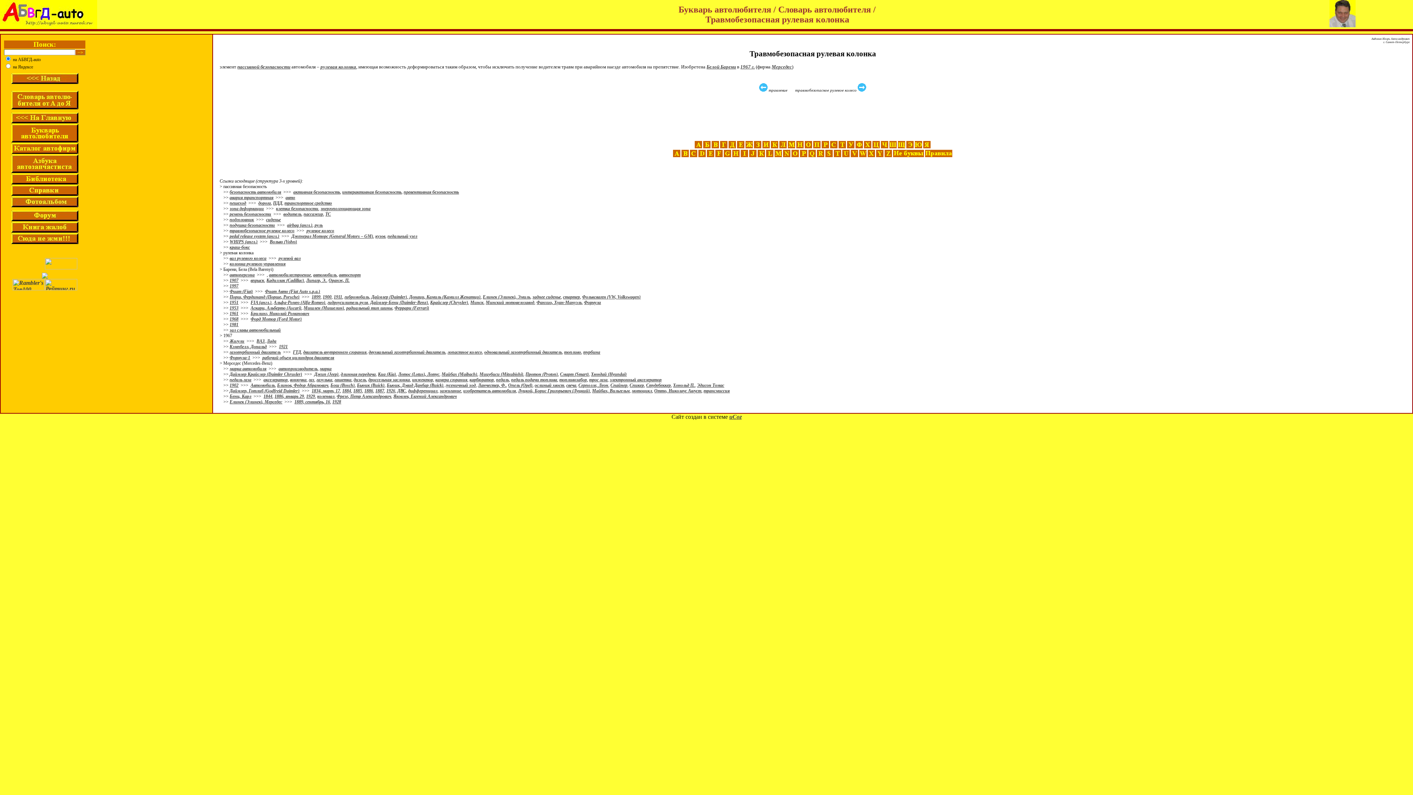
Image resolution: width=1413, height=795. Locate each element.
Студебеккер (658, 385)
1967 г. (747, 67)
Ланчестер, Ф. (492, 385)
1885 (357, 390)
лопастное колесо (464, 352)
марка (326, 368)
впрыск (257, 280)
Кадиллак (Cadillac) (285, 280)
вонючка (298, 379)
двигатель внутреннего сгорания (334, 352)
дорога (264, 203)
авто (290, 197)
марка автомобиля (248, 368)
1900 (327, 297)
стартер (571, 297)
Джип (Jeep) (326, 374)
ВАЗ (260, 341)
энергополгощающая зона (346, 208)
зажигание (450, 390)
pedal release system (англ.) (254, 236)
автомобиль (325, 275)
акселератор (275, 379)
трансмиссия (717, 390)
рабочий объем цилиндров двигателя (298, 357)
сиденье (273, 219)
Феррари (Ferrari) (411, 308)
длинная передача (358, 374)
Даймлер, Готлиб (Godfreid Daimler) (265, 390)
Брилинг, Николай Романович (280, 313)
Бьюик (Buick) (371, 385)
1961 (234, 313)
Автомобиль (263, 385)
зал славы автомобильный (255, 330)
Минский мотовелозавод (510, 302)
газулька (324, 379)
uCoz (735, 417)
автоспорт (350, 275)
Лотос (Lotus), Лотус (418, 374)
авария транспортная (251, 197)
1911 (338, 297)
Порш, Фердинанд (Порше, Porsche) (265, 297)
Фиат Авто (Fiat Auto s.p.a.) (292, 291)
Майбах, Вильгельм (611, 390)
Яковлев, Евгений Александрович (425, 396)
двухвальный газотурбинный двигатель (407, 352)
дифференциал (423, 390)
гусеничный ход (461, 385)
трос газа (598, 379)
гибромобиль (356, 297)
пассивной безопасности (263, 67)
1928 (336, 401)
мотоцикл (642, 390)
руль (319, 225)
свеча (571, 385)
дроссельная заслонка (389, 379)
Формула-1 (240, 357)
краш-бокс (240, 247)
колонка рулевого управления (258, 263)
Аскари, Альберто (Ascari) (276, 308)
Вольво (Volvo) (283, 241)
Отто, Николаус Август (677, 390)
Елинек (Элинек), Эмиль (506, 297)
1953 (234, 308)
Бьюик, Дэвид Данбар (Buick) (415, 385)
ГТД (297, 352)
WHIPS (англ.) (244, 241)
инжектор (422, 379)
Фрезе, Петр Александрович (364, 396)
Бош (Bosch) (342, 385)
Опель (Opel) (520, 385)
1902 (234, 385)
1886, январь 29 (289, 396)
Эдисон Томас (710, 385)
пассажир (313, 214)
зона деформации (247, 208)
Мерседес (782, 67)
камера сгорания (451, 379)
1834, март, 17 (326, 390)
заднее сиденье (546, 297)
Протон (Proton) (541, 374)
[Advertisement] (813, 117)
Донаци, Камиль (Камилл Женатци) (445, 297)
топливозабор (573, 379)
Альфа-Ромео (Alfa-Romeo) (299, 302)
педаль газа (240, 379)
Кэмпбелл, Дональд (248, 346)
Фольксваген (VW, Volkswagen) (611, 297)
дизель (360, 379)
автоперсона (242, 275)
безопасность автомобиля (255, 192)
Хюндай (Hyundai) (609, 374)
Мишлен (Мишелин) (324, 308)
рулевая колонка (338, 67)
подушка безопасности (252, 225)
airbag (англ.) (299, 225)
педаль (502, 379)
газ (311, 379)
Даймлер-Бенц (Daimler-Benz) (399, 302)
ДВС (401, 390)
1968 (234, 319)
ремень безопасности (250, 214)
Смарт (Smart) (574, 374)
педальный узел (402, 236)
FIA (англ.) (261, 302)
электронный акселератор (636, 379)
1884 (346, 390)
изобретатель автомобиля (489, 390)
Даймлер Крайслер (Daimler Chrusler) (266, 374)
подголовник (242, 219)
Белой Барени (721, 67)
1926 (390, 390)
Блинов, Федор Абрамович (302, 385)
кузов (380, 236)
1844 (267, 396)
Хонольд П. (684, 385)
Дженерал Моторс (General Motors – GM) (332, 236)
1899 (316, 297)
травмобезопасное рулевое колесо (262, 230)
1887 (379, 390)
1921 (283, 346)
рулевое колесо (320, 230)
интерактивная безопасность (371, 192)
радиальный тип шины (369, 308)
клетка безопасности (297, 208)
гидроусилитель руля (347, 302)
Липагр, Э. (316, 280)
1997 (234, 286)
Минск (477, 302)
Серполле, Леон (593, 385)
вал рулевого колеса (248, 258)
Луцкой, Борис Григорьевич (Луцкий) (554, 390)
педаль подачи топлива (534, 379)
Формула (592, 302)
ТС (328, 214)
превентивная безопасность (431, 192)
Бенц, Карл (240, 396)
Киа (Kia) (387, 374)
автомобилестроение (290, 275)
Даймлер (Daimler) (389, 297)
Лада (271, 341)
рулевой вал (290, 258)
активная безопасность (316, 192)
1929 (310, 396)
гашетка (342, 379)
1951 (234, 302)
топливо (572, 352)
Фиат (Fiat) (241, 291)
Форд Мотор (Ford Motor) (276, 319)
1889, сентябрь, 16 (312, 401)
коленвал (325, 396)
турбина (591, 352)
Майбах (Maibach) (459, 374)
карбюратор (482, 379)
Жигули (237, 341)
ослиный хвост (549, 385)
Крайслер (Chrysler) (449, 302)
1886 (368, 390)
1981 (234, 324)
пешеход (238, 203)
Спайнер (618, 385)
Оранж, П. (339, 280)
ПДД (277, 203)
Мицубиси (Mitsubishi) (501, 374)
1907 (234, 280)
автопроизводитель (298, 368)
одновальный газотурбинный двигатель (523, 352)
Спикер (637, 385)
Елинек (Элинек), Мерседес (256, 401)
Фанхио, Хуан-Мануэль (559, 302)
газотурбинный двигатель (255, 352)
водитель (292, 214)
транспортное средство (308, 203)
